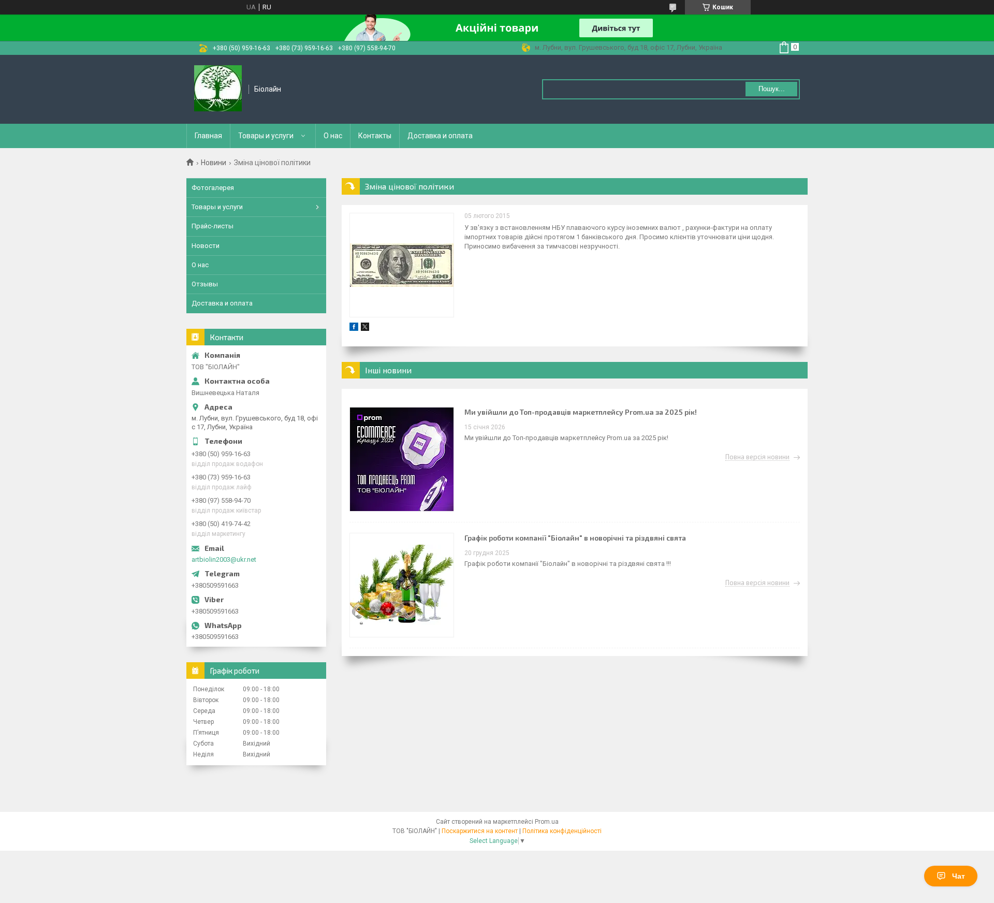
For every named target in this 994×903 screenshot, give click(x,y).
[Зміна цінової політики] (401, 265)
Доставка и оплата (440, 136)
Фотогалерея (213, 188)
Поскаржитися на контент (480, 831)
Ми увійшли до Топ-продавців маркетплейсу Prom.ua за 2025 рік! (580, 411)
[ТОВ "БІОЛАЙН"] (218, 89)
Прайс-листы (212, 226)
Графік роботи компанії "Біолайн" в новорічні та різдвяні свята (575, 537)
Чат (958, 876)
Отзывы (205, 284)
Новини (213, 162)
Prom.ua (547, 821)
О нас (333, 136)
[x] (365, 328)
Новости (206, 246)
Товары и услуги (266, 136)
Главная (208, 136)
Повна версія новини (757, 457)
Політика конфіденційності (562, 831)
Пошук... (771, 89)
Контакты (374, 136)
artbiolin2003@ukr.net (224, 559)
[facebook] (353, 328)
